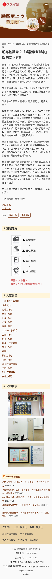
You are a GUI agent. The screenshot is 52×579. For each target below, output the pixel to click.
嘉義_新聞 (7, 326)
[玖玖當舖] (11, 4)
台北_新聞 (7, 314)
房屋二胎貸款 (36, 527)
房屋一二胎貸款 (9, 343)
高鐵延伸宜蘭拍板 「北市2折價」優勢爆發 (21, 505)
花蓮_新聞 (7, 360)
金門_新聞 (7, 368)
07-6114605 (31, 553)
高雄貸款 (25, 215)
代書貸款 (6, 305)
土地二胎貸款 (20, 527)
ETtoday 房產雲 (13, 477)
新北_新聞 (7, 347)
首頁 (4, 44)
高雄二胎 (6, 208)
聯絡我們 (34, 540)
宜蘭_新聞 (7, 335)
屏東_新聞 (7, 339)
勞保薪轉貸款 (26, 534)
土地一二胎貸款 (9, 330)
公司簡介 (6, 527)
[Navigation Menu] (46, 4)
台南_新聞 (7, 318)
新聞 (10, 44)
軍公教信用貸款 (9, 364)
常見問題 (22, 540)
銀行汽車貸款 (8, 372)
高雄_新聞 (7, 376)
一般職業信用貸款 (10, 301)
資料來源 (6, 205)
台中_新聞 (7, 310)
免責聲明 (26, 575)
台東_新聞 (7, 322)
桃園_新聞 (7, 355)
